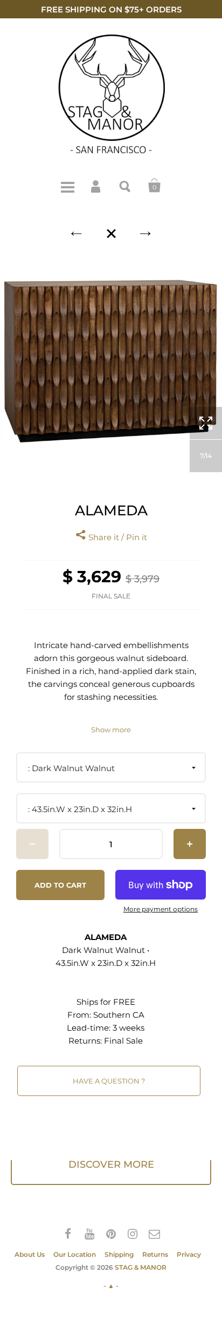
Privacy (189, 1254)
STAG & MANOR (140, 1267)
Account (96, 185)
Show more (111, 729)
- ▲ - (111, 1286)
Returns (155, 1254)
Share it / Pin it (116, 537)
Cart (154, 185)
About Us (30, 1254)
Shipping (119, 1254)
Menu (67, 185)
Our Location (74, 1254)
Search (125, 185)
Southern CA (118, 1015)
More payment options (160, 909)
